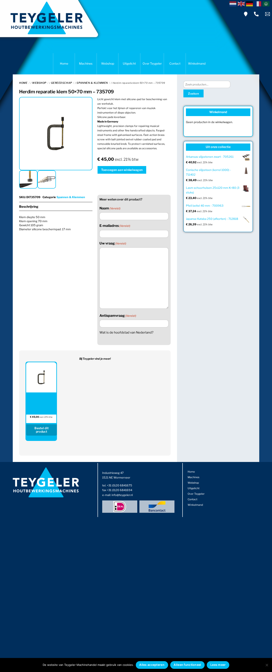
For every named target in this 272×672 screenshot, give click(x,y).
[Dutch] (234, 3)
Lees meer (218, 664)
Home (64, 63)
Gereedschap (61, 82)
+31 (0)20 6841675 (119, 485)
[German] (250, 3)
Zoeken (193, 93)
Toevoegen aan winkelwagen (122, 170)
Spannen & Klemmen (92, 82)
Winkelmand (196, 63)
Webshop (107, 63)
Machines (85, 63)
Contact (174, 63)
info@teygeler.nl (122, 495)
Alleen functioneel (187, 664)
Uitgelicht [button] (129, 63)
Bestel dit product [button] (41, 429)
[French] (258, 3)
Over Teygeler (152, 63)
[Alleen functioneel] (267, 665)
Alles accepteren (151, 664)
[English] (242, 3)
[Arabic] (267, 3)
